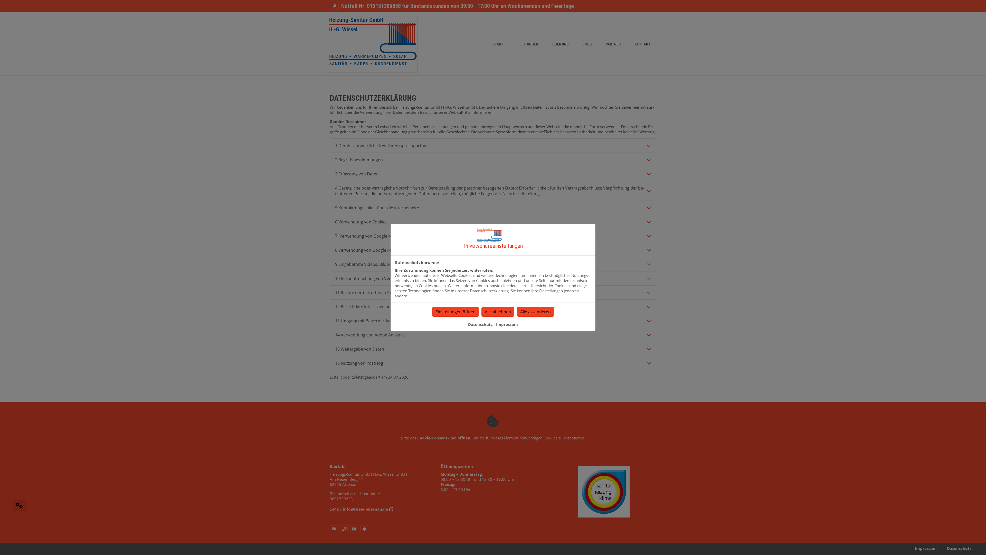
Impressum (507, 324)
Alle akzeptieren (535, 312)
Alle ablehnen (498, 312)
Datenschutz (480, 324)
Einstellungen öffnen (455, 312)
